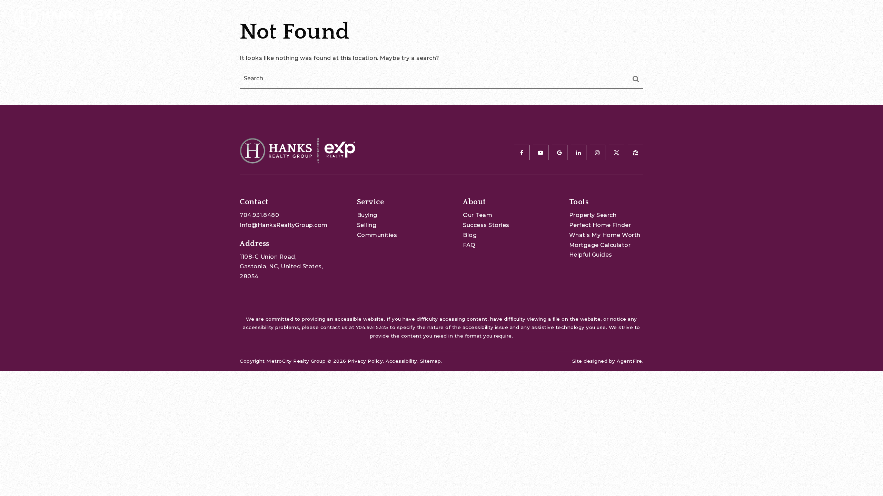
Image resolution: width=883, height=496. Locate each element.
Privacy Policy (365, 361)
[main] (441, 52)
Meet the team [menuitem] (700, 17)
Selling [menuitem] (657, 17)
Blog (470, 235)
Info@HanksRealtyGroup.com (284, 225)
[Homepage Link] (68, 16)
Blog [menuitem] (740, 17)
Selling (367, 225)
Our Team (477, 215)
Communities (377, 235)
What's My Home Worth (605, 235)
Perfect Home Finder (600, 225)
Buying (367, 215)
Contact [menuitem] (826, 17)
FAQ (469, 245)
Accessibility (401, 361)
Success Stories (486, 225)
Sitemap (430, 361)
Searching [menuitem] (619, 17)
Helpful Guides (590, 254)
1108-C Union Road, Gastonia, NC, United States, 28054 (281, 267)
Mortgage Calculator (600, 245)
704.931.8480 (259, 215)
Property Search (593, 215)
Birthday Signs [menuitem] (780, 17)
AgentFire (629, 361)
